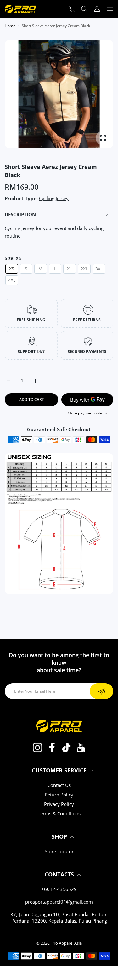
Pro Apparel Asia (66, 943)
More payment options (87, 413)
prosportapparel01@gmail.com (59, 902)
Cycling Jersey (54, 198)
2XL (84, 269)
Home (10, 25)
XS (11, 269)
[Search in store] (84, 9)
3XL (99, 269)
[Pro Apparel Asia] (20, 9)
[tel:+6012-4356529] (71, 9)
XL (69, 269)
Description (20, 214)
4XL (11, 280)
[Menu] (110, 9)
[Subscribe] (101, 691)
